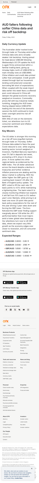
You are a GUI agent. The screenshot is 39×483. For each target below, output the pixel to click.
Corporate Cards (7, 340)
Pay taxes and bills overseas (10, 403)
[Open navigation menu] (35, 7)
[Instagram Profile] (28, 309)
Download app (6, 393)
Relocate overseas (7, 400)
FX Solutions (6, 343)
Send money (6, 390)
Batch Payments (24, 345)
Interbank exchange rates (9, 367)
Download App (24, 353)
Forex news (23, 365)
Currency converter (8, 365)
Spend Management (25, 337)
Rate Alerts (6, 373)
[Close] (32, 469)
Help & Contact (16, 325)
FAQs (9, 325)
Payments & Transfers (8, 337)
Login (29, 7)
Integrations (23, 347)
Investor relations (24, 427)
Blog (21, 367)
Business (5, 2)
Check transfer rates (8, 387)
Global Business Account (9, 335)
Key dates (22, 424)
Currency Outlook (24, 362)
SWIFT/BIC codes (7, 378)
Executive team (7, 436)
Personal (13, 2)
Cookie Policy (18, 478)
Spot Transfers (7, 346)
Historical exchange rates (9, 370)
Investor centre (24, 419)
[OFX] (5, 7)
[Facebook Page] (6, 309)
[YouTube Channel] (23, 309)
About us (5, 419)
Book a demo (26, 325)
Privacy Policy (6, 427)
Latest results (23, 422)
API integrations (24, 387)
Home (4, 12)
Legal (4, 422)
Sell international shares (9, 410)
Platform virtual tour (8, 362)
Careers (5, 439)
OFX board (5, 434)
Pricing (22, 350)
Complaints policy (7, 424)
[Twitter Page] (15, 309)
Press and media (24, 390)
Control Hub (23, 335)
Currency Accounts (8, 351)
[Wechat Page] (19, 309)
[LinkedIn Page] (10, 309)
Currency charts (7, 376)
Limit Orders (6, 349)
